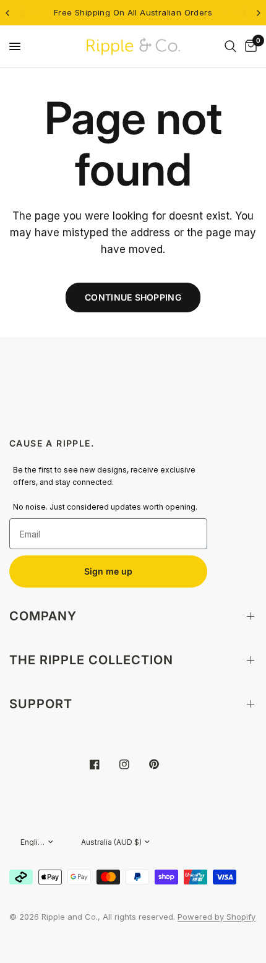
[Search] (230, 46)
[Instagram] (133, 764)
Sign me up (108, 571)
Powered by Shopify (216, 917)
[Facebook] (103, 764)
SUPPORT (40, 703)
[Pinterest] (162, 763)
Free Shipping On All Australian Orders (133, 12)
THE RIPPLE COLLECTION (91, 660)
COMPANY (43, 616)
